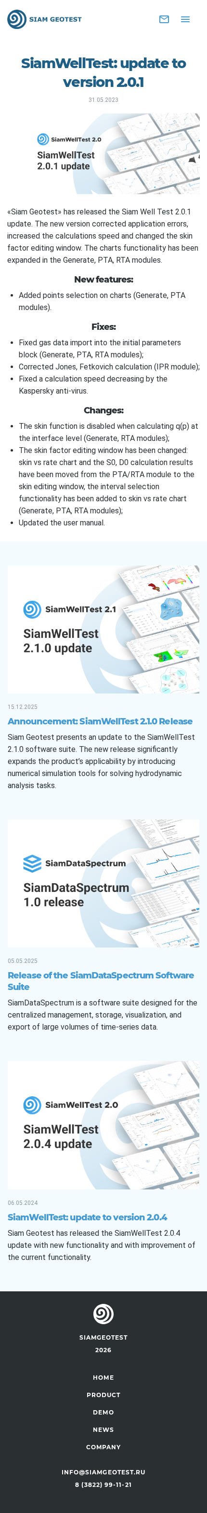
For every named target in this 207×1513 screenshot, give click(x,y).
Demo (103, 1412)
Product (104, 1395)
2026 (103, 1350)
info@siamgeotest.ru (104, 1472)
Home (103, 1377)
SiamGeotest (103, 1337)
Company (103, 1447)
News (103, 1429)
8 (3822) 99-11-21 (103, 1484)
